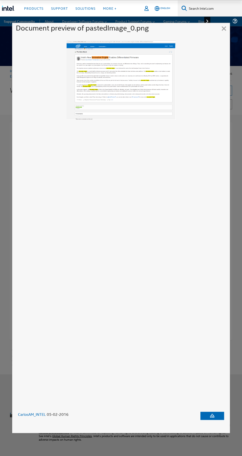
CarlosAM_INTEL (32, 414)
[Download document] (212, 416)
